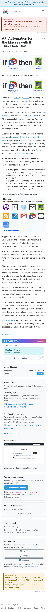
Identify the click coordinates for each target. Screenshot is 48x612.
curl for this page (12, 527)
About (3, 608)
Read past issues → (11, 433)
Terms (36, 608)
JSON (26, 98)
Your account (33, 567)
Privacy (43, 608)
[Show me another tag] (42, 358)
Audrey (39, 150)
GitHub (18, 608)
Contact (11, 608)
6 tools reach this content (16, 510)
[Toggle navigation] (43, 11)
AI (42, 38)
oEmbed (31, 116)
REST (16, 98)
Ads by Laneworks (41, 32)
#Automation (6, 335)
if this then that (24, 153)
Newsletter (28, 608)
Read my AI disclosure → (24, 4)
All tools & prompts (24, 513)
